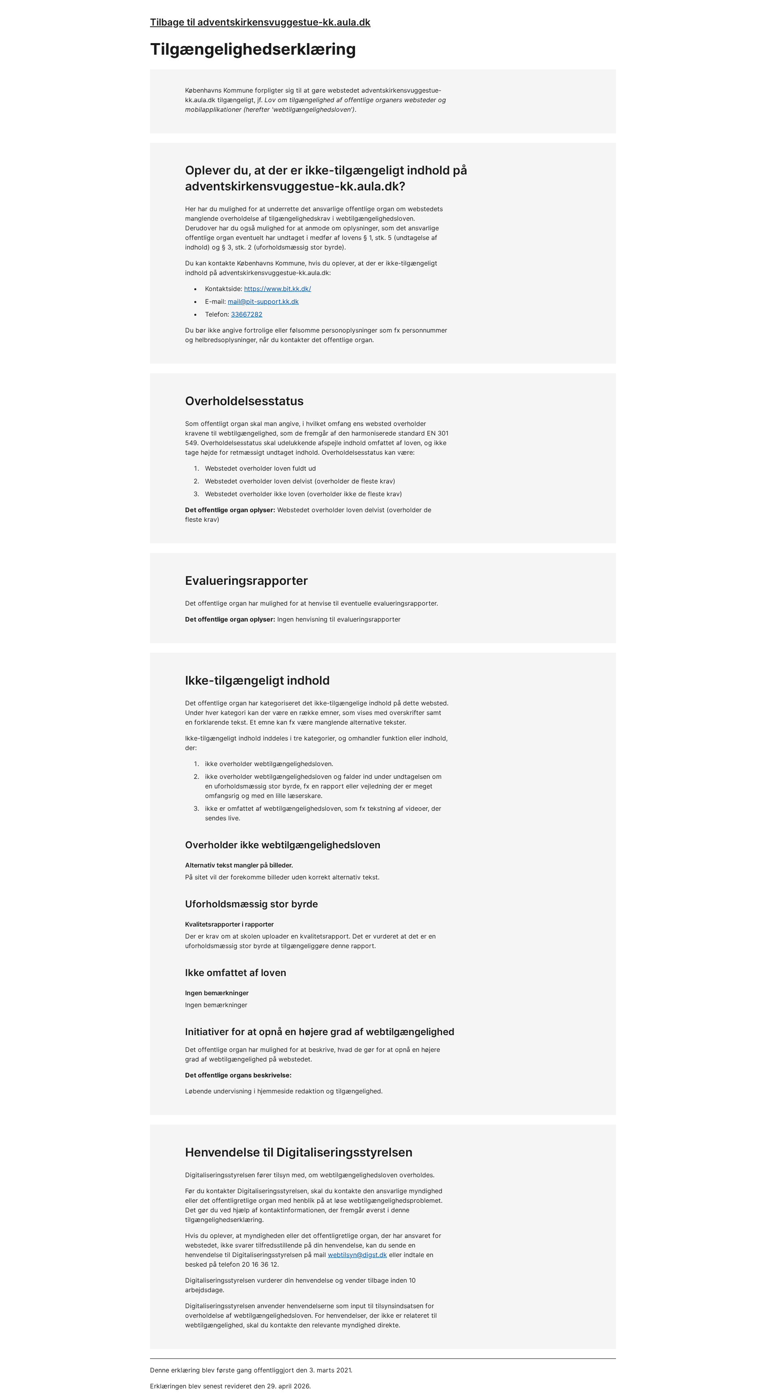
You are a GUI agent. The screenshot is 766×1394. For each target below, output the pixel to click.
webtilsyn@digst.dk (357, 1255)
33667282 (247, 314)
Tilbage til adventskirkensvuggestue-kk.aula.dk (260, 22)
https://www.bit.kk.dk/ (277, 289)
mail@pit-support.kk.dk (263, 301)
